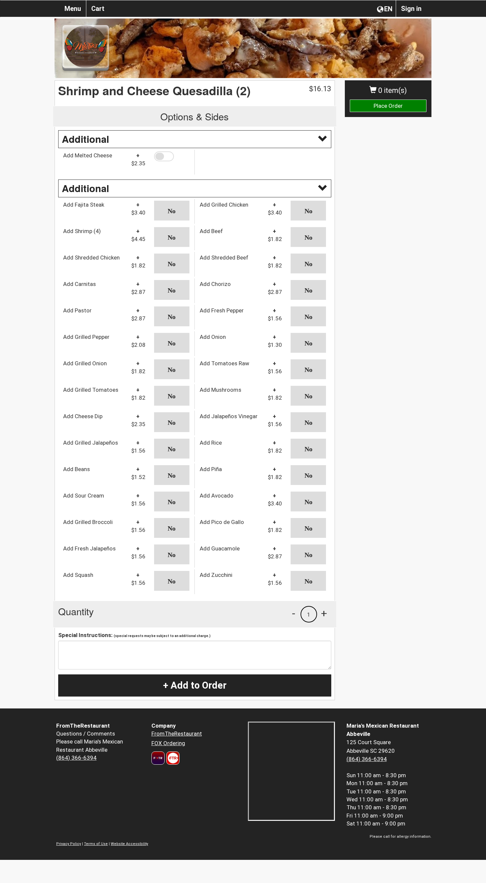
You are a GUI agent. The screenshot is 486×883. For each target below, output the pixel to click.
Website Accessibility (129, 844)
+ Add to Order (194, 685)
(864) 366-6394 (76, 757)
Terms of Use (96, 844)
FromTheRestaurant (176, 733)
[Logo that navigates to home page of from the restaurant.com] (158, 758)
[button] (171, 156)
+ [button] (324, 613)
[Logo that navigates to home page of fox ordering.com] (172, 758)
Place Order (388, 105)
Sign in (411, 9)
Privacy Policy (68, 844)
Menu (72, 9)
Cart (97, 9)
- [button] (293, 613)
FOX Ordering (168, 743)
